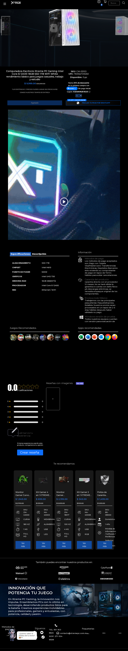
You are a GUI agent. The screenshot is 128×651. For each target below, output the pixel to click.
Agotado (34, 103)
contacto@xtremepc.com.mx (74, 633)
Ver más (80, 383)
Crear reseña (29, 452)
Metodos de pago (8, 628)
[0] (105, 2)
